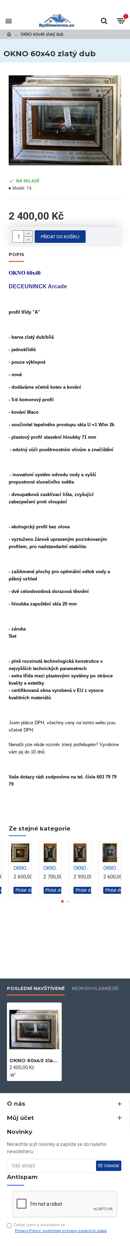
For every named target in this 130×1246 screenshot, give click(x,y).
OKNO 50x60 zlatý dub (51, 868)
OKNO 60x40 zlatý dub (34, 1060)
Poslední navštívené (36, 988)
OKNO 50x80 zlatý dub (81, 868)
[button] (62, 901)
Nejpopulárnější (95, 988)
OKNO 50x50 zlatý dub (21, 868)
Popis (16, 254)
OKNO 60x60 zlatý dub (111, 868)
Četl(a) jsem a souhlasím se (60, 1228)
